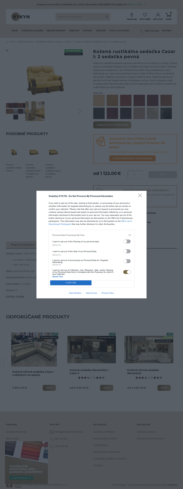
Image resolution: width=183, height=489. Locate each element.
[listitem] (91, 235)
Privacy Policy (108, 293)
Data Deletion (75, 293)
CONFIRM (71, 283)
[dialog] (91, 244)
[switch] (127, 241)
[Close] (141, 196)
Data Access (91, 293)
